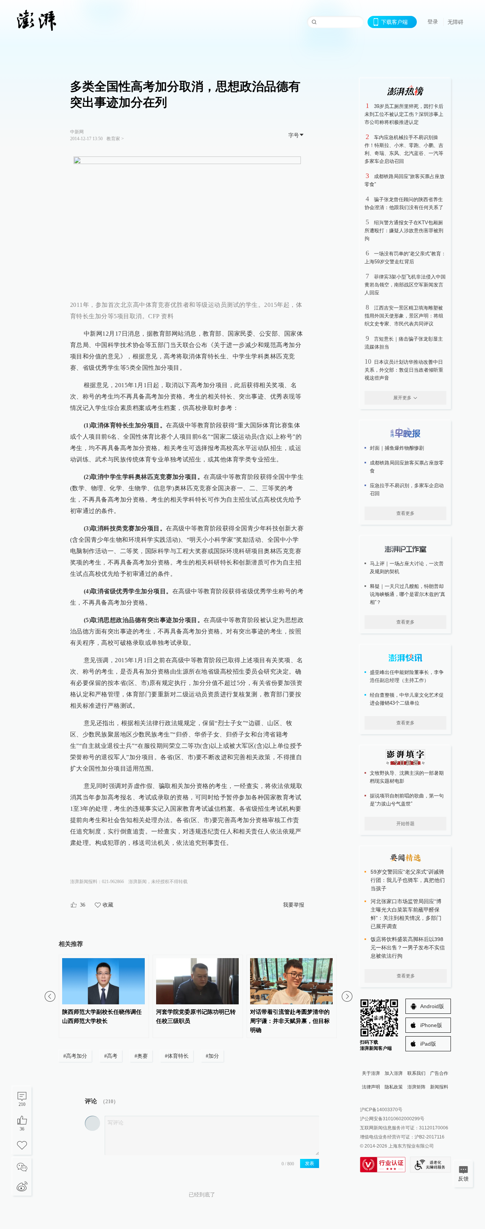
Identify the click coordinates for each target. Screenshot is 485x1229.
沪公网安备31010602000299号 (392, 1118)
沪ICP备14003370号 (381, 1109)
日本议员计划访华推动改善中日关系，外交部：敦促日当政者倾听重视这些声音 (404, 370)
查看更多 (405, 513)
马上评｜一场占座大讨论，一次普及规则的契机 (407, 567)
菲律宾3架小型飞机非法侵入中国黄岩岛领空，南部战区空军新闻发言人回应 (405, 285)
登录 (432, 22)
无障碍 (455, 22)
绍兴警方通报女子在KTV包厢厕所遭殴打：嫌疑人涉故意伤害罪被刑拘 (404, 230)
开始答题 (405, 823)
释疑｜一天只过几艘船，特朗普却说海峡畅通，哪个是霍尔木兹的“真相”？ (407, 594)
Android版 (432, 1006)
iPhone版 (431, 1025)
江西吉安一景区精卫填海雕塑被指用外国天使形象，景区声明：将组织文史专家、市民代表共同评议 (404, 316)
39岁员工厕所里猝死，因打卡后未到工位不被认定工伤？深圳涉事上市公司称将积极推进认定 (404, 114)
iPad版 (428, 1044)
